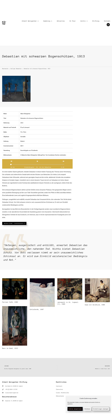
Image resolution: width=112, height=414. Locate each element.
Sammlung (46, 21)
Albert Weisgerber (29, 21)
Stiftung (95, 21)
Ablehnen (87, 409)
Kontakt (107, 21)
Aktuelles (61, 21)
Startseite (5, 68)
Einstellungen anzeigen (100, 409)
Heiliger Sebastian (16, 68)
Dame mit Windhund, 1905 (95, 305)
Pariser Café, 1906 (10, 302)
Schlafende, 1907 (37, 309)
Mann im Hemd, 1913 (10, 348)
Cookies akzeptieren (75, 409)
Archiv (83, 21)
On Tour (73, 21)
